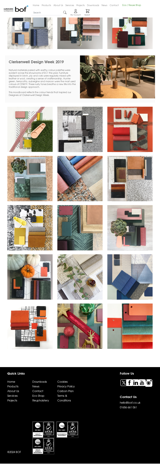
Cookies (62, 381)
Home (36, 5)
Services (69, 5)
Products (46, 5)
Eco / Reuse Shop (131, 5)
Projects (80, 5)
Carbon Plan (65, 391)
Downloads (93, 5)
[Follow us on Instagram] (148, 382)
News (104, 5)
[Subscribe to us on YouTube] (142, 382)
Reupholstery (40, 400)
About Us (58, 5)
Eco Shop (38, 396)
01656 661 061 (128, 407)
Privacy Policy (66, 386)
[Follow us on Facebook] (130, 382)
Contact (114, 5)
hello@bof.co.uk (130, 402)
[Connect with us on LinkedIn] (136, 382)
